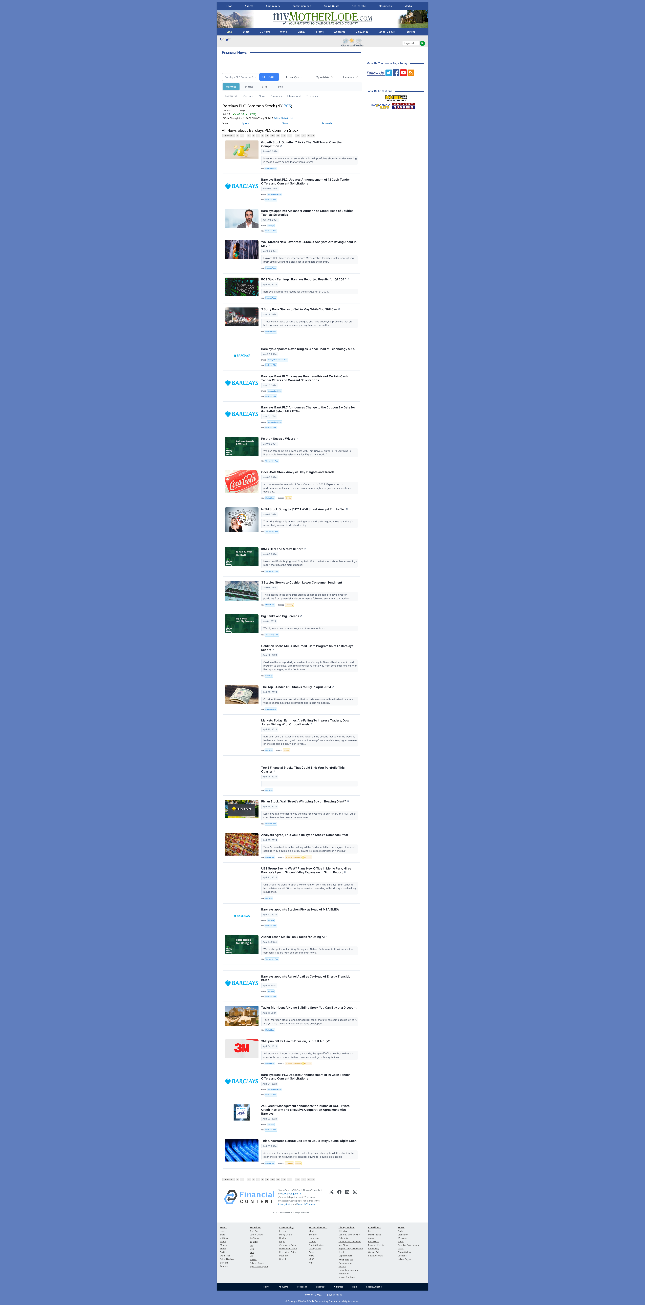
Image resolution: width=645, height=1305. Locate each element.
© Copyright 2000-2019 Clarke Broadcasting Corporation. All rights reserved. (322, 1301)
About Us (283, 1287)
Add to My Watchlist (283, 118)
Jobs (370, 1231)
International (294, 96)
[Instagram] (355, 1197)
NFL (251, 1245)
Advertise (338, 1287)
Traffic (320, 31)
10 (272, 135)
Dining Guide (331, 6)
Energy (298, 1163)
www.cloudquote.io (291, 1193)
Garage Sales (374, 1252)
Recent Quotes (294, 77)
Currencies (276, 96)
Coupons (402, 1255)
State (246, 31)
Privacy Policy (285, 1204)
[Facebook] (339, 1197)
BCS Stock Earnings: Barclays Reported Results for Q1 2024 (305, 279)
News (229, 6)
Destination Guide (288, 1248)
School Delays (386, 31)
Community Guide (288, 1245)
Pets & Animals (375, 1255)
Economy (289, 605)
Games (312, 1241)
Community (273, 6)
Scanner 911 (404, 1234)
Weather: (255, 1227)
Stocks (249, 86)
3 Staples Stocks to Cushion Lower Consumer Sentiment (301, 582)
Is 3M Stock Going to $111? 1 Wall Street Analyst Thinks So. (304, 509)
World (283, 31)
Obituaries (362, 31)
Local (229, 31)
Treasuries (312, 96)
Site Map (320, 1287)
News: (223, 1227)
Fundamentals (345, 1263)
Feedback (302, 1287)
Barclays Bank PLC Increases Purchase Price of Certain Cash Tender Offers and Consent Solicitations (304, 378)
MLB (252, 1249)
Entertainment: (318, 1227)
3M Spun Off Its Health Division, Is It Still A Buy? (295, 1041)
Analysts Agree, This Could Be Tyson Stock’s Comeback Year (304, 835)
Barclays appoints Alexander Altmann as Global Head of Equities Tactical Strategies (307, 212)
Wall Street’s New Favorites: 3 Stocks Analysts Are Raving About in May (309, 243)
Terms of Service (312, 1294)
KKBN (311, 1262)
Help (354, 1287)
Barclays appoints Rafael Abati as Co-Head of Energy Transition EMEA (306, 978)
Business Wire (270, 200)
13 (289, 135)
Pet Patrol (284, 1255)
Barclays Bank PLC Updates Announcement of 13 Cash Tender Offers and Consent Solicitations (305, 181)
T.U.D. (400, 1248)
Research (327, 123)
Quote (245, 123)
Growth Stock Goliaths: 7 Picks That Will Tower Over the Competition (301, 144)
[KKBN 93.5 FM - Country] (403, 105)
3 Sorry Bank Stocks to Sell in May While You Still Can (300, 309)
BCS (287, 106)
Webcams (339, 31)
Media (408, 6)
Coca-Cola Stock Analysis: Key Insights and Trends (297, 472)
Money (301, 31)
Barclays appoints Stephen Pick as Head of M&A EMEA (300, 909)
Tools (279, 86)
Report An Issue (374, 1287)
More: (401, 1227)
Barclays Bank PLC (275, 194)
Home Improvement (348, 1270)
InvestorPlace (270, 168)
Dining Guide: (347, 1227)
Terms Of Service (306, 1204)
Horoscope (314, 1238)
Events (282, 1231)
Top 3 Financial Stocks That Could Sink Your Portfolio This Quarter (303, 769)
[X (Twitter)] (331, 1197)
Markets (231, 86)
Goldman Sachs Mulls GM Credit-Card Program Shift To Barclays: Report (307, 648)
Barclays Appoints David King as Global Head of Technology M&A (308, 349)
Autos (371, 1238)
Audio (400, 1231)
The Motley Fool (271, 461)
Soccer (253, 1259)
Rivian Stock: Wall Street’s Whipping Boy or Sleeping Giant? (305, 801)
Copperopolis (345, 1255)
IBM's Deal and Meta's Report (283, 549)
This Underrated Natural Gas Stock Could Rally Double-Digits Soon (309, 1141)
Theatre (313, 1234)
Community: (286, 1227)
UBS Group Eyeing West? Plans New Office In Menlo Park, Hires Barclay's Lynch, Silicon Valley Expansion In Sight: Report (306, 870)
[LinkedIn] (347, 1197)
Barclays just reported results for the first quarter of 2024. (296, 291)
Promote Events (376, 1245)
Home (266, 1287)
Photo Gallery (404, 1252)
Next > (311, 135)
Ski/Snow (254, 1238)
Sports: (254, 1242)
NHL (252, 1256)
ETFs (264, 86)
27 (297, 135)
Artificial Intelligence (294, 857)
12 (284, 135)
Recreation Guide (287, 1252)
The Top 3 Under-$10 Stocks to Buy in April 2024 (297, 687)
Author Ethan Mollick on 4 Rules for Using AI (294, 937)
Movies (312, 1231)
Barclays (271, 225)
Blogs (282, 1241)
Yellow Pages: (404, 1259)
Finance (342, 1266)
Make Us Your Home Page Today (387, 63)
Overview (248, 96)
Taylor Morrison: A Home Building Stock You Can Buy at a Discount (309, 1007)
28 (303, 135)
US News (265, 31)
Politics (223, 1252)
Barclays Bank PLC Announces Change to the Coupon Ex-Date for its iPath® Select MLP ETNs (308, 409)
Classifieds (385, 6)
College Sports (257, 1263)
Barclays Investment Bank (277, 360)
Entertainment (302, 6)
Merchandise (374, 1234)
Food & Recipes (316, 1245)
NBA (252, 1252)
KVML (311, 1255)
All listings (343, 1231)
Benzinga (268, 676)
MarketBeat (269, 498)
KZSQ (311, 1259)
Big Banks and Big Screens (281, 616)
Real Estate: (346, 1259)
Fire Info (283, 1259)
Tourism (410, 31)
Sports (249, 6)
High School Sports (259, 1266)
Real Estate (359, 6)
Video (400, 1241)
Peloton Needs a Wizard (279, 438)
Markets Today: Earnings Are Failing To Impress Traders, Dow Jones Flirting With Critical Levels (305, 722)
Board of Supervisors (408, 1245)
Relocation (344, 1273)
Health (282, 1238)
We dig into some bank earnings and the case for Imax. (294, 628)
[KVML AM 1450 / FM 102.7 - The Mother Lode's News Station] (396, 97)
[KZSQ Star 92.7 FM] (379, 105)
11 (278, 135)
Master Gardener (347, 1277)
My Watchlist (323, 77)
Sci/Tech (224, 1262)
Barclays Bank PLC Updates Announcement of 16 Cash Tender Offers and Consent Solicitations (305, 1076)
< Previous (228, 135)
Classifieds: (374, 1227)
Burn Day (254, 1231)
